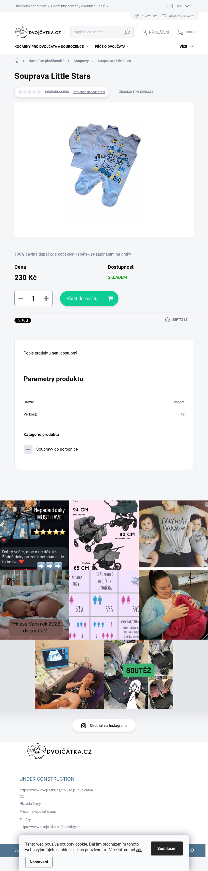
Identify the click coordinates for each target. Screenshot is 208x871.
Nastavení (39, 862)
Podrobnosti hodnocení (89, 92)
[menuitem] (52, 46)
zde (139, 849)
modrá (179, 402)
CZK (179, 6)
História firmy (30, 804)
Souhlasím (167, 848)
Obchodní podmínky (30, 6)
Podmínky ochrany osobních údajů (78, 6)
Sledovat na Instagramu (109, 726)
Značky (25, 820)
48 (183, 414)
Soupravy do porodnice (57, 449)
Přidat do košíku (81, 298)
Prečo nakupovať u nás (38, 811)
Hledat (127, 32)
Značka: (136, 92)
